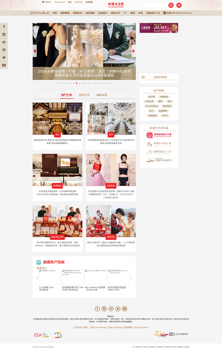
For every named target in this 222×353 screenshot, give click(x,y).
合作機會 (151, 347)
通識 (132, 13)
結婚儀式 (102, 13)
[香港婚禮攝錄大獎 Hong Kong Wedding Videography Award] (159, 160)
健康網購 (89, 2)
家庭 (70, 2)
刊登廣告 (145, 347)
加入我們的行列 (159, 347)
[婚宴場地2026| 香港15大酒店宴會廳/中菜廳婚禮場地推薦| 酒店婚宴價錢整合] (57, 119)
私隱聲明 (180, 347)
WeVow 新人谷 (41, 13)
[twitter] (4, 57)
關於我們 (138, 347)
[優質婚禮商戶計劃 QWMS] (159, 135)
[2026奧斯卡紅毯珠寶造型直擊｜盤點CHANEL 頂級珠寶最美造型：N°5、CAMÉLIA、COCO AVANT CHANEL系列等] (111, 170)
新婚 (92, 327)
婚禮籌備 (65, 13)
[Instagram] (4, 34)
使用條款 (174, 347)
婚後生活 (115, 13)
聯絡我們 (167, 347)
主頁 (134, 347)
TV (125, 13)
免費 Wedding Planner (179, 13)
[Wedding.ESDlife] (116, 5)
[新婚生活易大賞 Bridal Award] (159, 144)
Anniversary (59, 2)
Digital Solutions (141, 327)
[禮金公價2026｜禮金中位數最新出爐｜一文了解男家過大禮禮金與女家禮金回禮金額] (111, 221)
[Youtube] (4, 65)
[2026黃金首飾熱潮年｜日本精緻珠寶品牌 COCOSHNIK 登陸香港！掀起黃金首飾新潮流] (57, 170)
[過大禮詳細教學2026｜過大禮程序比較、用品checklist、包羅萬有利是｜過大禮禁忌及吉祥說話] (57, 221)
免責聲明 (129, 321)
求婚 (54, 13)
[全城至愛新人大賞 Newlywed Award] (159, 152)
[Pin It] (4, 50)
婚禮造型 (77, 13)
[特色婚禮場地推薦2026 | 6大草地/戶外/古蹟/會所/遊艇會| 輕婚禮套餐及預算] (111, 119)
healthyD (78, 2)
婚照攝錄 (90, 13)
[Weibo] (4, 42)
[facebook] (4, 27)
